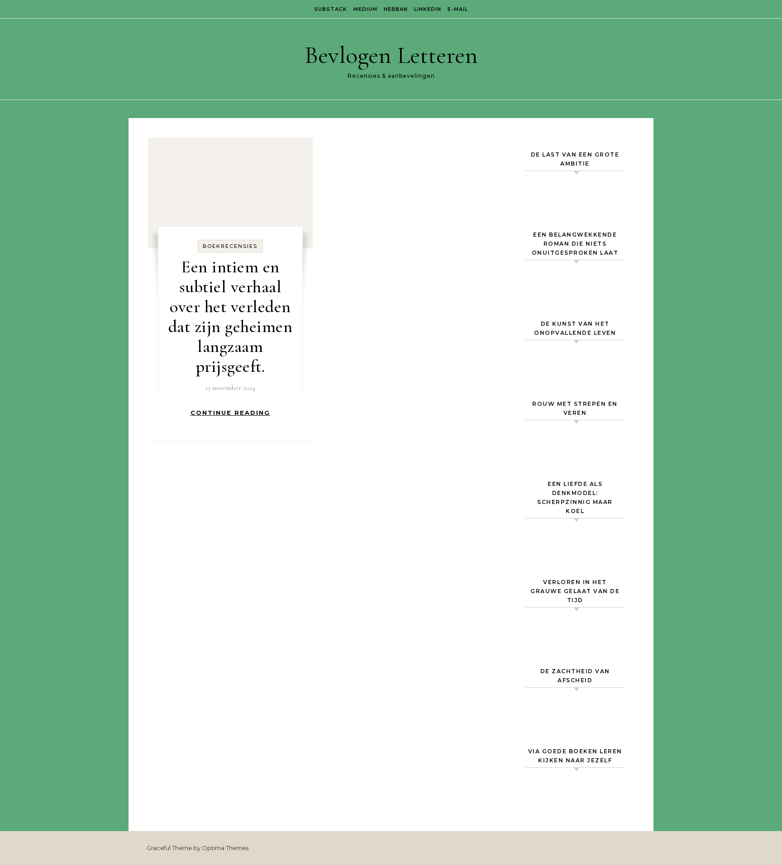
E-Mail (458, 9)
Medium (365, 9)
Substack (330, 9)
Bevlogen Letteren (391, 55)
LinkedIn (427, 9)
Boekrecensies (230, 246)
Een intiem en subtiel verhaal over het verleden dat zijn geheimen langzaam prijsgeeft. (230, 317)
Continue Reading (230, 412)
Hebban (396, 9)
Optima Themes (225, 847)
